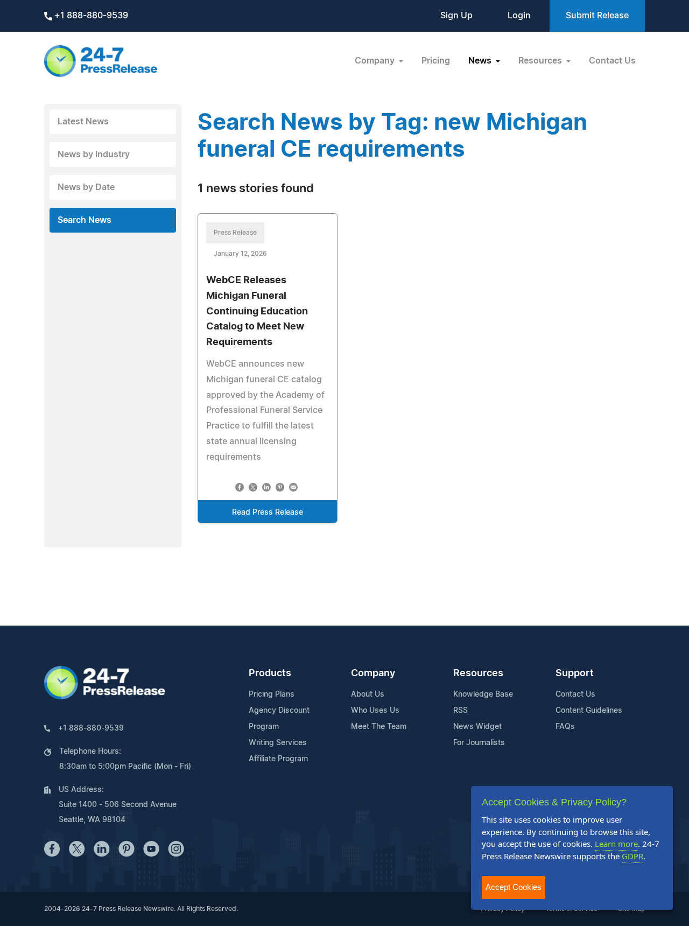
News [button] (481, 61)
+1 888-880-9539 (90, 15)
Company (373, 673)
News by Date (86, 187)
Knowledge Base (483, 694)
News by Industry (94, 154)
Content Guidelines (589, 710)
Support (575, 673)
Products (270, 673)
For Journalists (479, 743)
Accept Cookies (514, 887)
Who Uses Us (375, 710)
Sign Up (456, 15)
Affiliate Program (278, 759)
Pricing (435, 61)
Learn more (616, 843)
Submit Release (597, 15)
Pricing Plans (271, 694)
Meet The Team (378, 727)
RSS (460, 710)
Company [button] (376, 61)
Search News (84, 220)
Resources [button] (541, 61)
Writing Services (278, 743)
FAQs (565, 727)
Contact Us (612, 61)
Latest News (83, 121)
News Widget (477, 727)
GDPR (632, 856)
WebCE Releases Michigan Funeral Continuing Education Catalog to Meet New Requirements (257, 311)
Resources (478, 673)
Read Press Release (267, 512)
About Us (367, 694)
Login (519, 15)
